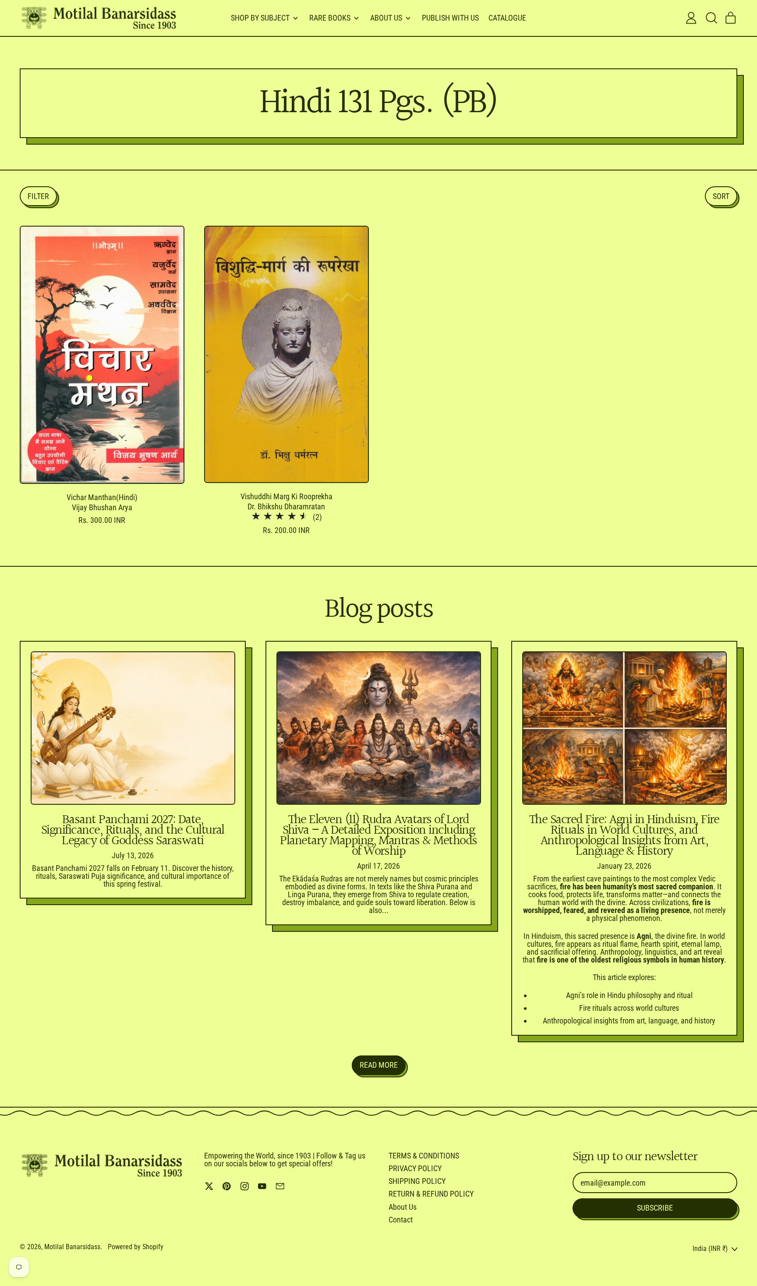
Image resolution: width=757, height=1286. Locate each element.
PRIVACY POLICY (415, 1168)
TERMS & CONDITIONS (424, 1155)
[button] (711, 18)
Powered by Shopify (135, 1247)
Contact (401, 1219)
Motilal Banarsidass (72, 1247)
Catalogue (507, 17)
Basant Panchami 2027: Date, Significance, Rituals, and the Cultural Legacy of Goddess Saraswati (132, 831)
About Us (403, 1206)
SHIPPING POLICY (417, 1181)
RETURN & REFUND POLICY (431, 1193)
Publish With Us (450, 17)
